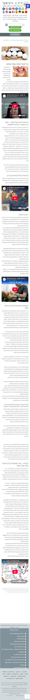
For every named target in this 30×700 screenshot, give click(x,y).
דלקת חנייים (10, 590)
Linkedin (16, 9)
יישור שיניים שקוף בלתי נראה (17, 633)
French (13, 12)
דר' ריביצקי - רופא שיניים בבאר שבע (16, 4)
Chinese (25, 12)
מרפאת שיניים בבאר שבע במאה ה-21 (17, 588)
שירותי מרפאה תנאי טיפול (17, 657)
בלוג (4, 674)
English (7, 12)
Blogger (22, 9)
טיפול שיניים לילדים (19, 654)
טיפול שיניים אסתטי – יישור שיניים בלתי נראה (13, 649)
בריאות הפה (23, 590)
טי (7, 592)
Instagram (13, 9)
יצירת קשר (6, 676)
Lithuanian (22, 12)
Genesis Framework (22, 625)
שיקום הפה (21, 652)
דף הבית (24, 671)
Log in (17, 627)
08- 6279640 (16, 27)
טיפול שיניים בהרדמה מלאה (17, 644)
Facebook (3, 9)
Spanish (16, 12)
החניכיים (16, 136)
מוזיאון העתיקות (22, 676)
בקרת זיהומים (20, 636)
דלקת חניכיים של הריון (24, 592)
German (19, 12)
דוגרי (17, 695)
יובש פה (6, 590)
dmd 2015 (13, 625)
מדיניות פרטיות (10, 678)
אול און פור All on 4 (19, 646)
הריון (9, 592)
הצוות (21, 674)
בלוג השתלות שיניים (6, 588)
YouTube (25, 9)
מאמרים (22, 665)
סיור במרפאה (15, 674)
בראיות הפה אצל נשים (15, 592)
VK (10, 9)
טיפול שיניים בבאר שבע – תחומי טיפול (14, 662)
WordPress (12, 627)
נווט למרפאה (16, 30)
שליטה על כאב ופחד (19, 641)
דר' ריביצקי (18, 671)
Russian (10, 12)
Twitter (19, 9)
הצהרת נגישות (19, 678)
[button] (28, 6)
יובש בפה (19, 590)
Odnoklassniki (7, 9)
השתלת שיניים (20, 638)
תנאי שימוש (13, 676)
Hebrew (4, 12)
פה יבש (15, 590)
